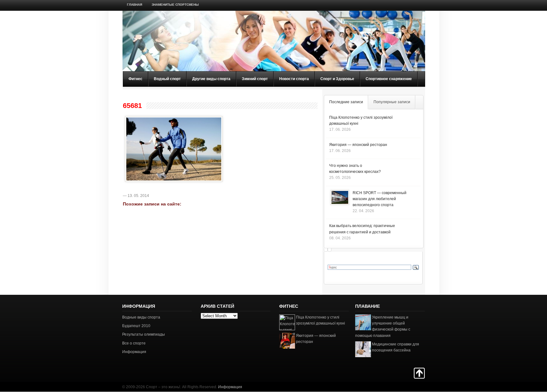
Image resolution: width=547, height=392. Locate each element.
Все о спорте (134, 343)
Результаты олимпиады (143, 334)
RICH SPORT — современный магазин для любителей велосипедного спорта (379, 199)
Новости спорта (294, 79)
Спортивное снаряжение (389, 79)
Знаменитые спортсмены (175, 4)
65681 (132, 105)
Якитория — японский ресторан (358, 144)
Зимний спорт (255, 79)
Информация (134, 352)
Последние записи (346, 102)
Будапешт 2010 (136, 326)
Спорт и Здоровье (337, 79)
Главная (134, 4)
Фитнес (135, 79)
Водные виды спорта (141, 317)
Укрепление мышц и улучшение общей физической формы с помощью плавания (382, 326)
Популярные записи (392, 102)
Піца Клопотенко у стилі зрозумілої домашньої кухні (320, 320)
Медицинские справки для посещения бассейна (395, 347)
